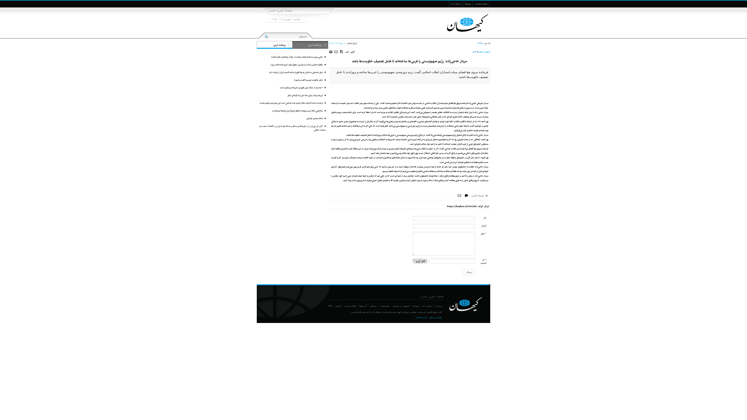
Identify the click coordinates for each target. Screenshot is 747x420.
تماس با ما (427, 306)
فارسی (272, 11)
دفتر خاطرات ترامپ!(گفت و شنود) (308, 80)
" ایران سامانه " (421, 317)
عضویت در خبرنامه (401, 306)
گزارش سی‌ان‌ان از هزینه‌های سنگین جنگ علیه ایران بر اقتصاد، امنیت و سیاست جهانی (292, 128)
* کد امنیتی (483, 261)
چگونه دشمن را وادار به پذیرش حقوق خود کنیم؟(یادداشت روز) (297, 65)
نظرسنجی (384, 306)
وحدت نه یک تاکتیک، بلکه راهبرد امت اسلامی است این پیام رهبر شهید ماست (291, 103)
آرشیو (338, 306)
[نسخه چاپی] (330, 51)
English (288, 11)
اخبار (474, 52)
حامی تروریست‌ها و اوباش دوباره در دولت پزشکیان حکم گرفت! (297, 57)
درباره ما (439, 306)
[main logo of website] (464, 23)
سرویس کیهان (484, 52)
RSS (330, 306)
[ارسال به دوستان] (336, 51)
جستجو (373, 306)
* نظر (483, 233)
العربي (280, 11)
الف (347, 52)
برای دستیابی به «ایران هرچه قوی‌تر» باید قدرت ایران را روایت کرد (296, 72)
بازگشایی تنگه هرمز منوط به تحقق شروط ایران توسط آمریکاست (297, 111)
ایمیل (483, 225)
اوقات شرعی (350, 306)
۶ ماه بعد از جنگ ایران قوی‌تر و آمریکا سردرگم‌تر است (301, 88)
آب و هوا (363, 306)
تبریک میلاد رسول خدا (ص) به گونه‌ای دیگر (305, 95)
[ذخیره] (341, 51)
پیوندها (416, 306)
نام (485, 217)
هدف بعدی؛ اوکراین (314, 118)
